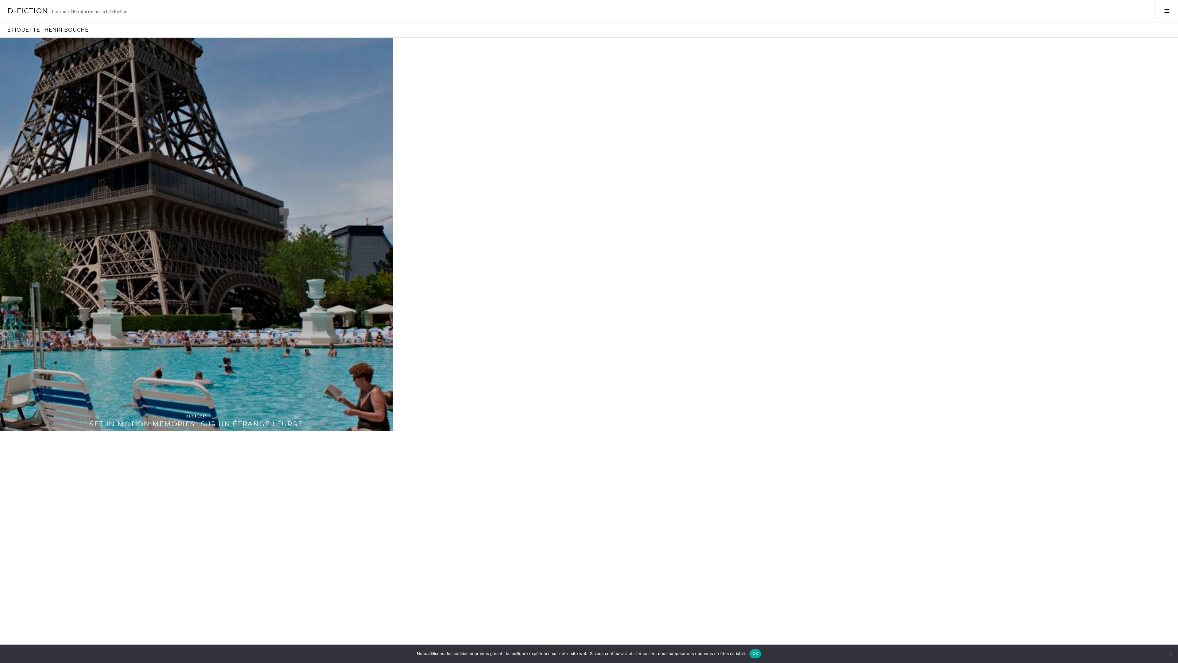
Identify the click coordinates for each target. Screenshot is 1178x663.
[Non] (1170, 654)
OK (755, 653)
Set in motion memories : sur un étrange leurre (196, 424)
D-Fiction (27, 11)
